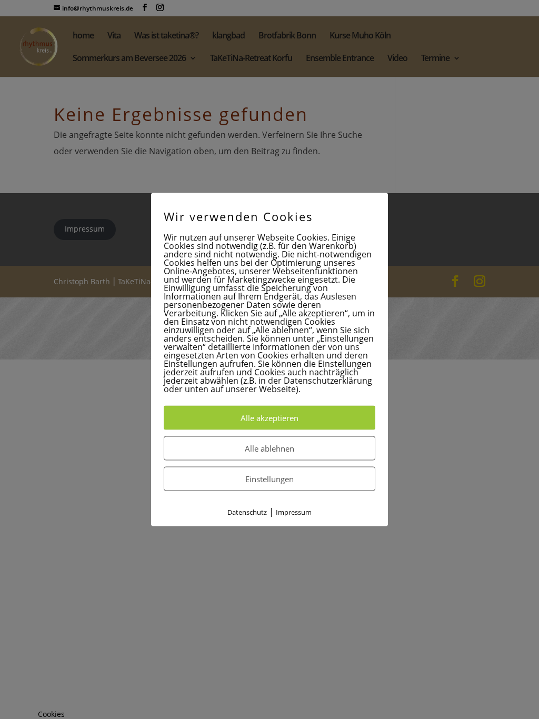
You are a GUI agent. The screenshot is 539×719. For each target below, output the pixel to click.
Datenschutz (247, 511)
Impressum (294, 511)
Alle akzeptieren (269, 417)
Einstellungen (269, 478)
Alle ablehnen (269, 448)
